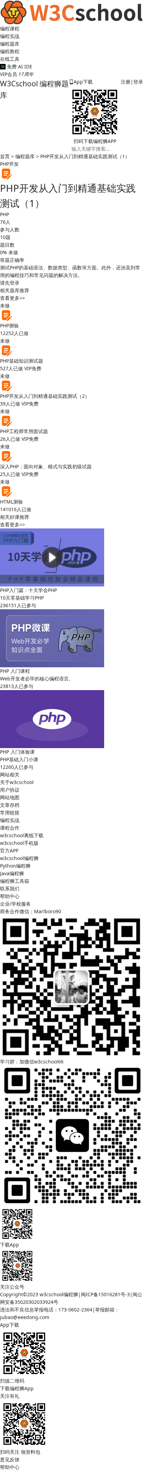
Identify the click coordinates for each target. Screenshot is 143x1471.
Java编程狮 (12, 873)
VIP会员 (17, 74)
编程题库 (9, 43)
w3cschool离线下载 (21, 835)
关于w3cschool (17, 782)
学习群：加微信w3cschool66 (32, 1061)
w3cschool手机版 (19, 843)
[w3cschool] (71, 12)
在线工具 (9, 59)
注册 (126, 81)
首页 (5, 156)
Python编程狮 (15, 865)
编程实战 (9, 36)
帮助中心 (9, 896)
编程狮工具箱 (14, 881)
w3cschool (52, 1294)
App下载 (83, 81)
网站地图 (9, 797)
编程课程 (9, 28)
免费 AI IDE (19, 66)
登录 (138, 81)
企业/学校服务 (15, 903)
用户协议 (9, 789)
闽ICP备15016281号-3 (105, 1294)
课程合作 (9, 827)
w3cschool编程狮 (19, 858)
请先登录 (9, 282)
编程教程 (9, 51)
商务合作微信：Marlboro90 (30, 911)
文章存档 (9, 805)
